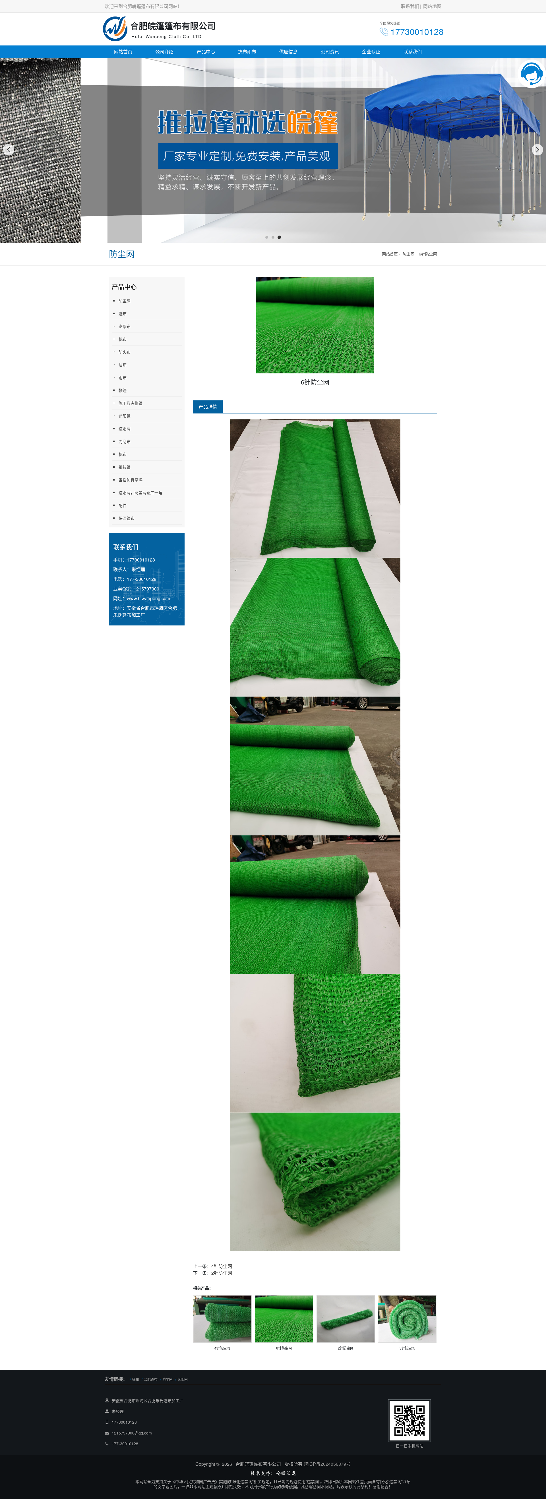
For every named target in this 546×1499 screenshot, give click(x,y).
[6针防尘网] (284, 1318)
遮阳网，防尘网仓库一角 (140, 492)
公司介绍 (164, 51)
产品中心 (206, 51)
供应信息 (288, 51)
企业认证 (371, 51)
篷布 (123, 313)
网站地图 (432, 6)
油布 (123, 364)
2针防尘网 (221, 1273)
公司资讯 (330, 51)
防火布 (125, 352)
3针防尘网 (407, 1348)
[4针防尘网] (222, 1318)
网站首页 (123, 51)
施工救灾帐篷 (130, 403)
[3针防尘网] (407, 1318)
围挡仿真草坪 (130, 480)
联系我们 (410, 6)
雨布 (123, 377)
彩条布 (125, 326)
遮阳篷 (125, 416)
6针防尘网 (428, 254)
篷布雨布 (247, 51)
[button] (266, 237)
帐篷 (123, 390)
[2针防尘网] (346, 1318)
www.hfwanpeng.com (148, 598)
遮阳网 (125, 428)
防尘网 (408, 254)
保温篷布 (127, 518)
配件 (123, 505)
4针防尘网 (221, 1266)
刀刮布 (125, 441)
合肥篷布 (151, 1379)
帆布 (123, 339)
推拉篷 (125, 467)
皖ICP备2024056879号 (327, 1464)
